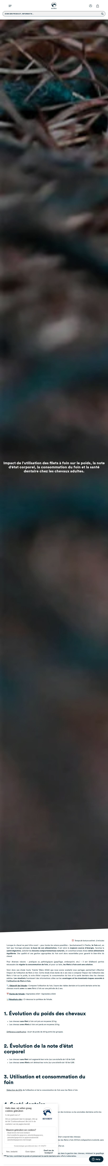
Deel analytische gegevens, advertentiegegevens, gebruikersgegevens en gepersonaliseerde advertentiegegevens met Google (25, 1137)
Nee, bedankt (11, 1152)
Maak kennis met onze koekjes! (18, 1133)
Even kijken (30, 1152)
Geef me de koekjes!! (49, 1151)
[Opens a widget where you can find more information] (96, 1159)
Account (91, 6)
